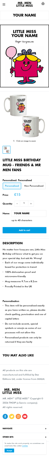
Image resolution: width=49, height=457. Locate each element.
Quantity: (8, 203)
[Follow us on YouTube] (24, 416)
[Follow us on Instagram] (18, 416)
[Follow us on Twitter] (11, 416)
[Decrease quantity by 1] (17, 203)
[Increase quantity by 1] (31, 203)
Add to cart (24, 230)
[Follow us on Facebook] (5, 416)
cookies (25, 446)
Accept (9, 450)
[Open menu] (4, 4)
